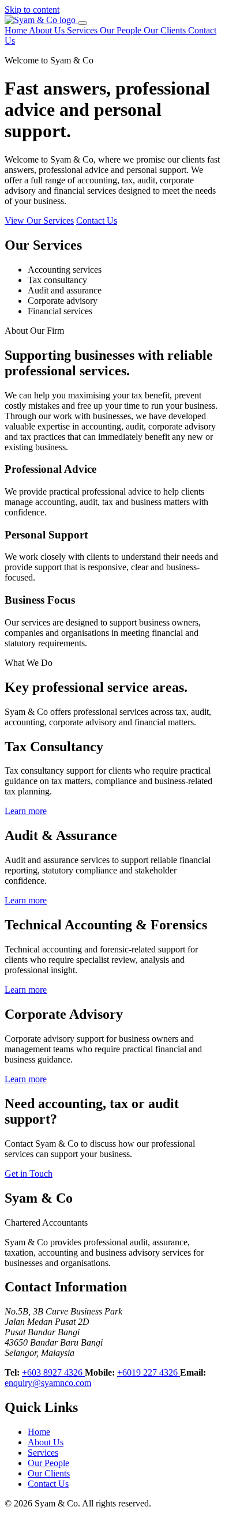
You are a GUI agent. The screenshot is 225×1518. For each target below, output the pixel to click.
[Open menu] (82, 23)
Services (83, 30)
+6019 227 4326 (148, 1372)
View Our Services (39, 220)
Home (17, 30)
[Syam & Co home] (41, 20)
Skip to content (32, 9)
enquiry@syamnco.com (48, 1383)
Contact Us (96, 220)
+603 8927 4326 (53, 1372)
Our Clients (166, 30)
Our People (122, 30)
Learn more (26, 811)
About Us (48, 30)
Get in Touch (28, 1173)
